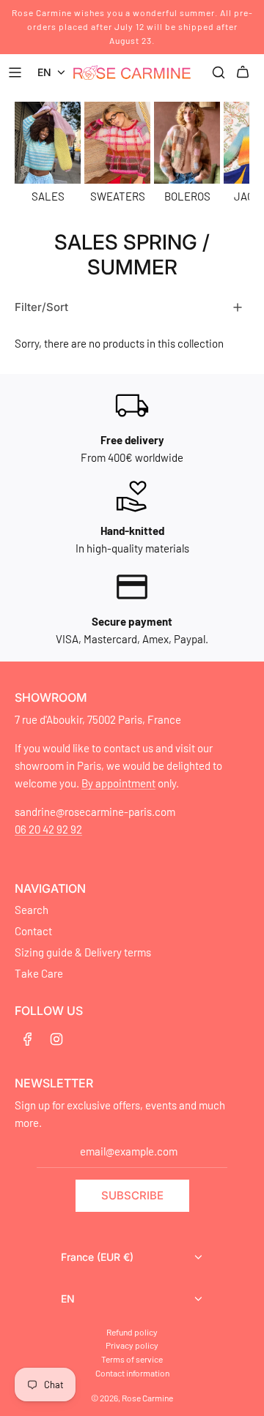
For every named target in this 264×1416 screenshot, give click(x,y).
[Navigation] (17, 72)
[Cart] (245, 72)
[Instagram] (56, 1039)
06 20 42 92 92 (48, 829)
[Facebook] (28, 1039)
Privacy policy (132, 1345)
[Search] (218, 72)
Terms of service (132, 1359)
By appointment (118, 783)
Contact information (132, 1373)
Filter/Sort (41, 307)
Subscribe (132, 1195)
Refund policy (132, 1332)
